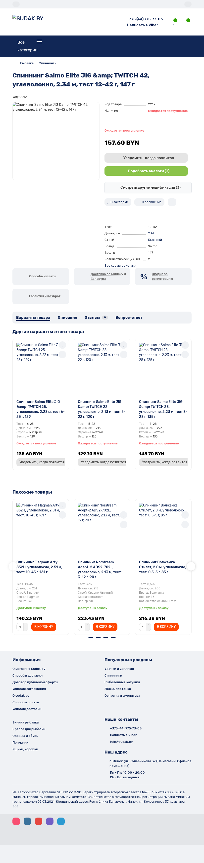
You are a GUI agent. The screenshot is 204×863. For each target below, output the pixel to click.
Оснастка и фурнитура (122, 695)
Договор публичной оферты (35, 682)
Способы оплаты (26, 702)
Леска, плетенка (117, 689)
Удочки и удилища (119, 669)
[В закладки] (62, 345)
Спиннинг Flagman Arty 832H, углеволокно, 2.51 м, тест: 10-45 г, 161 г (39, 567)
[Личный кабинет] (188, 4)
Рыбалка (27, 63)
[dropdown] (16, 4)
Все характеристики (120, 265)
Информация (26, 659)
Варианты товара (33, 317)
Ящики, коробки (25, 749)
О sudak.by (20, 695)
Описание (67, 317)
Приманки (20, 742)
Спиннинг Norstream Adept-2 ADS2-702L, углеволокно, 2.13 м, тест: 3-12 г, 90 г (100, 569)
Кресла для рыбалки (28, 729)
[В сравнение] (62, 354)
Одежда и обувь (25, 736)
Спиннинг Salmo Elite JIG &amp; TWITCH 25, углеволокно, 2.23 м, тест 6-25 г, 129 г (40, 409)
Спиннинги (47, 63)
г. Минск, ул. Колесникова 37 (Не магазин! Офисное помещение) (150, 763)
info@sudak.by (121, 742)
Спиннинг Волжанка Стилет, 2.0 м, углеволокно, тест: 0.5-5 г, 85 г (162, 567)
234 (151, 233)
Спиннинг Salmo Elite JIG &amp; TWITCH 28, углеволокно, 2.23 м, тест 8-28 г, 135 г (163, 409)
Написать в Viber (142, 25)
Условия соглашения (29, 689)
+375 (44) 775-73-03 (145, 19)
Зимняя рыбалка (25, 722)
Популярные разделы (128, 659)
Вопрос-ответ (128, 317)
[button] (13, 566)
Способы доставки (27, 675)
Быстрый (155, 240)
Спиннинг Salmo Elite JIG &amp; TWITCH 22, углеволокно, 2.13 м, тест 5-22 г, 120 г (101, 409)
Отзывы (95, 317)
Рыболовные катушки (122, 682)
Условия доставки (26, 709)
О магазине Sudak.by (28, 669)
